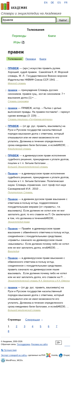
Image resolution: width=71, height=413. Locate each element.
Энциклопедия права (19, 222)
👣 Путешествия (9, 350)
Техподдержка (23, 344)
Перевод (30, 58)
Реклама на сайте (39, 344)
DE (52, 2)
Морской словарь (17, 83)
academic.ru (14, 6)
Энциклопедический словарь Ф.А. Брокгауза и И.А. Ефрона (39, 281)
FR (65, 2)
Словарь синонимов (18, 101)
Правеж (13, 173)
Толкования (35, 29)
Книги (52, 35)
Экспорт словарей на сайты (14, 355)
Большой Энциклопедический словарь (28, 167)
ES (59, 2)
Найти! (63, 20)
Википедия (13, 251)
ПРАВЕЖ (13, 68)
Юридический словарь (19, 149)
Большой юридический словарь (24, 310)
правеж (12, 90)
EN (45, 2)
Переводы (19, 35)
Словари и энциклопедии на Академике (31, 13)
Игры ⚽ (19, 42)
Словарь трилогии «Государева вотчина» (30, 119)
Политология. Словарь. (20, 192)
